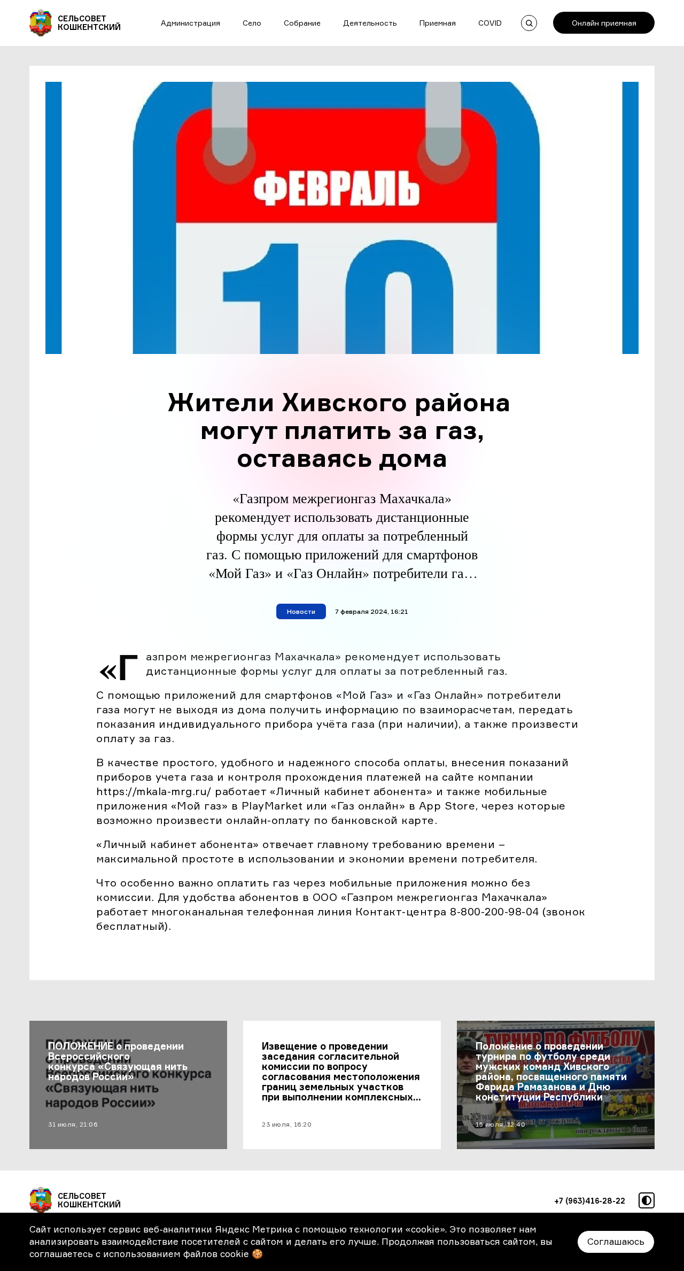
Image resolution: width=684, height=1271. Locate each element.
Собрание (302, 22)
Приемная (437, 22)
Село (252, 22)
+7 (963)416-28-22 (589, 1200)
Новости (301, 611)
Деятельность (370, 22)
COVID (490, 22)
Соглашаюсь (615, 1241)
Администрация (190, 22)
